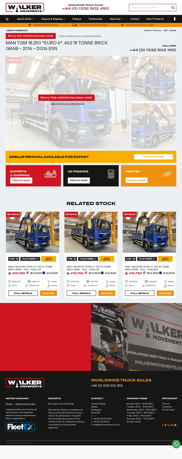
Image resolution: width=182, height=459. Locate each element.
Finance (77, 18)
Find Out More (153, 156)
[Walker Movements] (25, 7)
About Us (115, 18)
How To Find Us (155, 18)
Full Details (23, 293)
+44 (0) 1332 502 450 (85, 8)
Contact (134, 18)
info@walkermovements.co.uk (106, 424)
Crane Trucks (152, 30)
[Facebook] (162, 425)
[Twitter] (165, 425)
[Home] (8, 18)
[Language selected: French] (174, 19)
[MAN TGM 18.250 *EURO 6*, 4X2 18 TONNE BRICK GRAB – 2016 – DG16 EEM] (149, 232)
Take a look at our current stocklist (80, 36)
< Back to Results (17, 30)
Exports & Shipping (52, 18)
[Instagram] (172, 425)
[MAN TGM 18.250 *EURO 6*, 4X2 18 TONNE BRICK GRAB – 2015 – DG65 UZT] (32, 232)
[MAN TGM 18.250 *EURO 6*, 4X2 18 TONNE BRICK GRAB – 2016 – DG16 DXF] (91, 232)
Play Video (29, 259)
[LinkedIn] (168, 425)
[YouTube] (175, 425)
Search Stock (24, 18)
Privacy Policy (168, 410)
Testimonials (95, 18)
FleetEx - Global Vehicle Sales (21, 404)
